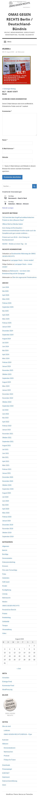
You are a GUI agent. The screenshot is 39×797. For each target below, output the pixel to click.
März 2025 (5, 319)
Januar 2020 (6, 521)
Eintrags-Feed (7, 681)
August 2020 (6, 493)
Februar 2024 (6, 362)
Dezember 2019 (7, 525)
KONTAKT (5, 773)
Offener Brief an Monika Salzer (12, 224)
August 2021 (6, 445)
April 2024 (5, 354)
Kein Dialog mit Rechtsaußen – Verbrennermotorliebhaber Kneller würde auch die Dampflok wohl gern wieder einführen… (19, 230)
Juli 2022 (5, 410)
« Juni (19, 668)
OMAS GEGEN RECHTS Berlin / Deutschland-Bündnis (19, 21)
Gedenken (5, 578)
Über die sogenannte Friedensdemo (24, 277)
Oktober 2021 (6, 437)
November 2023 (7, 370)
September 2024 (7, 335)
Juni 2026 (5, 287)
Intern (4, 785)
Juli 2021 (5, 449)
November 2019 (7, 528)
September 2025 (7, 307)
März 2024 (5, 358)
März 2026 (5, 299)
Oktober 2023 (6, 374)
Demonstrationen (9, 748)
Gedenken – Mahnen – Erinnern (18, 204)
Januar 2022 (6, 430)
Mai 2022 (5, 418)
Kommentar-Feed (8, 685)
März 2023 (5, 386)
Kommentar (7, 111)
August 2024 (6, 338)
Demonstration (7, 558)
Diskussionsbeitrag (8, 562)
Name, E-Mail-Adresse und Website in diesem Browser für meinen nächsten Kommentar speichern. (19, 168)
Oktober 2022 (6, 402)
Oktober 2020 (6, 485)
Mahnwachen (8, 752)
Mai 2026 (5, 291)
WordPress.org (7, 689)
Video (4, 633)
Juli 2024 (5, 342)
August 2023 (6, 382)
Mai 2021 (5, 457)
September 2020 (7, 489)
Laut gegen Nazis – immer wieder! (22, 260)
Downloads (6, 765)
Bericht (4, 550)
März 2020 (5, 513)
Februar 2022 (6, 426)
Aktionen (5, 744)
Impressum (6, 777)
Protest (4, 613)
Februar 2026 (6, 303)
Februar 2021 (6, 469)
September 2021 (7, 441)
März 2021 (5, 465)
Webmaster (21, 52)
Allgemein (5, 546)
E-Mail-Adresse (8, 148)
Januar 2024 (6, 366)
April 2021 (5, 461)
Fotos (4, 574)
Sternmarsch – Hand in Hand (17, 198)
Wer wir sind (6, 726)
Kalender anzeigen (8, 208)
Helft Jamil (5, 582)
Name (4, 140)
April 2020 (5, 509)
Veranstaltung (7, 629)
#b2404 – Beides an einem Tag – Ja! (14, 244)
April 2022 (5, 422)
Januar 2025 (6, 327)
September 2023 (7, 378)
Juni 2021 (5, 453)
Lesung (4, 594)
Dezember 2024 (7, 331)
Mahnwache (6, 598)
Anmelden (5, 678)
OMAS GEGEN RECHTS (10, 606)
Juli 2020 (5, 497)
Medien (4, 602)
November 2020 (7, 481)
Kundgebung (6, 590)
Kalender (5, 740)
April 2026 (5, 295)
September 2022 (7, 406)
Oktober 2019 (6, 532)
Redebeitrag (6, 617)
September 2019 (7, 536)
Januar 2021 (6, 473)
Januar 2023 (6, 390)
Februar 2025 (6, 323)
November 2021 (7, 433)
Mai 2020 (5, 505)
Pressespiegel (7, 769)
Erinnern (5, 566)
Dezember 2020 (7, 477)
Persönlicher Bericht (9, 609)
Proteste (6, 756)
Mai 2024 (5, 350)
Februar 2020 (6, 517)
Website (5, 157)
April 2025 (5, 315)
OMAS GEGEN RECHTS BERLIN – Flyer (18, 734)
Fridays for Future (10, 760)
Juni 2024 (5, 346)
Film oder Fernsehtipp (9, 570)
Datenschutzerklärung (9, 781)
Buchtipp (5, 554)
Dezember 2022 (7, 394)
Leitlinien (7, 730)
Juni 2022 (5, 414)
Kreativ (4, 586)
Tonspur (5, 625)
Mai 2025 (5, 311)
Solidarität (5, 621)
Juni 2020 (5, 501)
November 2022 (7, 398)
